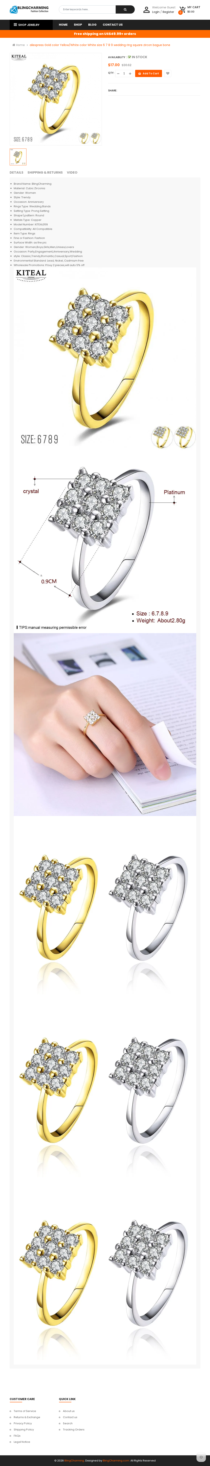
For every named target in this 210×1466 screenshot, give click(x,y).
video (72, 172)
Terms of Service (25, 1411)
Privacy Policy (23, 1423)
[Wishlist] (167, 73)
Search (68, 1423)
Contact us (70, 1417)
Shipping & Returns (45, 172)
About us (69, 1411)
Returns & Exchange (27, 1417)
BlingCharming (74, 1461)
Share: (112, 90)
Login (156, 12)
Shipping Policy (24, 1429)
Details (16, 172)
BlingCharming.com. (116, 1461)
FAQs (17, 1436)
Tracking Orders (73, 1429)
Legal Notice (22, 1442)
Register (168, 12)
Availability (116, 57)
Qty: (111, 73)
